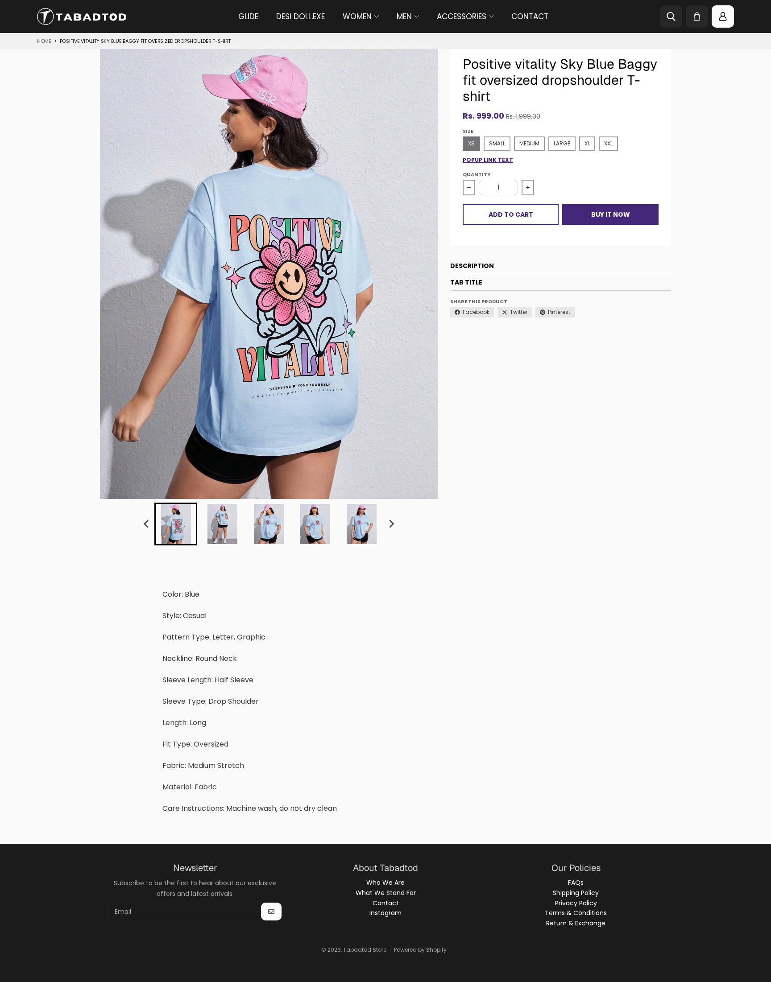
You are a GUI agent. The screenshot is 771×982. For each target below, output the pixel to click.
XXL (608, 143)
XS (471, 143)
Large (562, 143)
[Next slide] (391, 524)
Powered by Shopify (420, 949)
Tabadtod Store (364, 949)
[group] (175, 524)
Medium (529, 143)
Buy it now (610, 214)
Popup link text (488, 160)
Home (44, 41)
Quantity (477, 174)
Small (497, 143)
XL (587, 143)
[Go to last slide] (146, 524)
